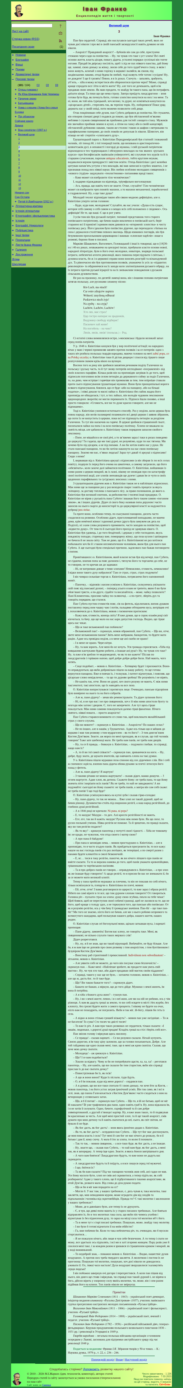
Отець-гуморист (28, 89)
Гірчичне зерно (27, 98)
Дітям (15, 259)
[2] (47, 85)
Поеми (20, 69)
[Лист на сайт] (60, 33)
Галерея (21, 249)
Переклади (23, 240)
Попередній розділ (102, 1359)
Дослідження (24, 254)
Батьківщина (26, 103)
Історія (20, 220)
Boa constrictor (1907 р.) (32, 130)
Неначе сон (22, 192)
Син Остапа (22, 197)
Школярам (19, 264)
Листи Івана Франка (29, 244)
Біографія (22, 59)
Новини (21, 54)
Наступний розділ (136, 1359)
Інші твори (22, 235)
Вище (119, 1359)
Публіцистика (24, 230)
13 (19, 188)
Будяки (19, 112)
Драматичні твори (27, 74)
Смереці (46, 1385)
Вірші (19, 64)
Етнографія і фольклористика (35, 215)
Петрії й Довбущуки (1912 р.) (35, 201)
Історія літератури (27, 211)
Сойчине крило (24, 121)
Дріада (19, 125)
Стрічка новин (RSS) (25, 39)
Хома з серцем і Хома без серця (38, 107)
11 (19, 180)
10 (19, 175)
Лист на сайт (20, 31)
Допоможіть (91, 1369)
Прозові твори (25, 79)
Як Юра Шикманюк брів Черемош (38, 94)
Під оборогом (26, 116)
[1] (38, 85)
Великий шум (26, 134)
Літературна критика (29, 206)
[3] (56, 85)
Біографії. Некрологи (29, 225)
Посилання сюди (23, 46)
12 (19, 184)
